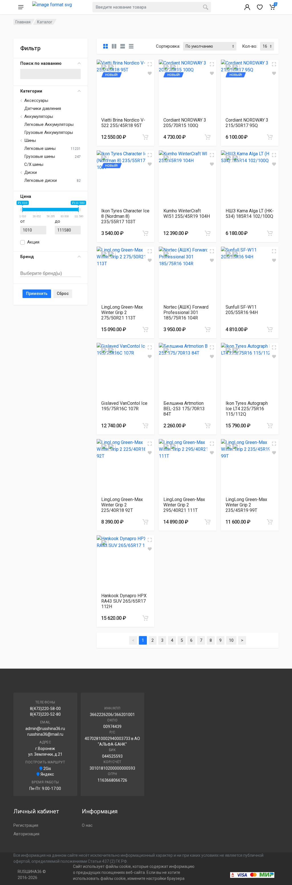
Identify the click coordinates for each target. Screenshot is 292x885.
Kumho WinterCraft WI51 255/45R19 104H (186, 213)
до (57, 221)
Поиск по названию (41, 63)
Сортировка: (168, 46)
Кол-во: (249, 46)
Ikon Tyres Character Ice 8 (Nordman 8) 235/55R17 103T (125, 216)
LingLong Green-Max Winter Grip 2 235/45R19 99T (246, 505)
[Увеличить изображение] (149, 64)
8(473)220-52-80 (45, 714)
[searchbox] (46, 274)
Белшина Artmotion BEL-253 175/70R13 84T (184, 409)
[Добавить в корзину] (145, 137)
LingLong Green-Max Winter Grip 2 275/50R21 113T (122, 312)
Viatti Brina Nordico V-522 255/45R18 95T (123, 122)
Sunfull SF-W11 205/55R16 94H (242, 309)
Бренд (27, 256)
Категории (31, 91)
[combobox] (50, 267)
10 (231, 640)
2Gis (46, 768)
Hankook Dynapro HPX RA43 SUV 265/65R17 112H (124, 601)
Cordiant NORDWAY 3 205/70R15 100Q (184, 122)
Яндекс (47, 774)
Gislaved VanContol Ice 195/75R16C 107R (124, 406)
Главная (23, 22)
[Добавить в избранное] (149, 73)
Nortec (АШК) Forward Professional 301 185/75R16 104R (185, 312)
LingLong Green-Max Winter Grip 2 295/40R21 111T (184, 505)
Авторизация (26, 833)
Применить (37, 293)
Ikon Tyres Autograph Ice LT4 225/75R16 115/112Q (247, 409)
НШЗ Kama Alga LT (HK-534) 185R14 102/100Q (250, 213)
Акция (33, 242)
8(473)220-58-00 (45, 708)
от (22, 221)
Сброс (63, 293)
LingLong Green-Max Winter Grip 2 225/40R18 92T (122, 505)
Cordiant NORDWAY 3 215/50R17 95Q (247, 122)
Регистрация (25, 825)
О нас (87, 825)
